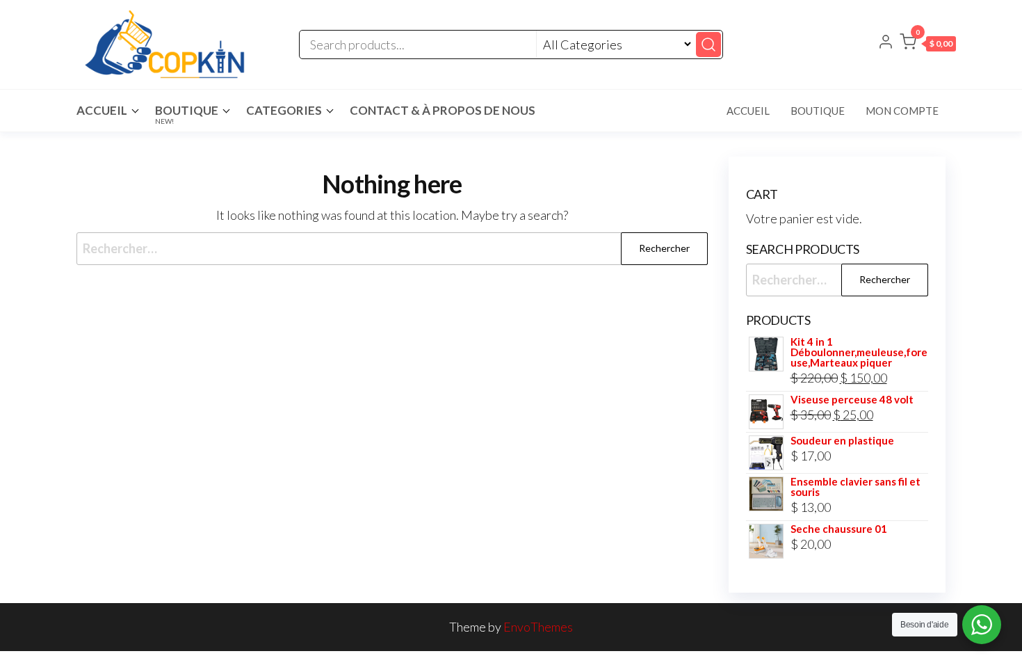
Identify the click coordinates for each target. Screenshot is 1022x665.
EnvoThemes (538, 626)
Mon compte (902, 110)
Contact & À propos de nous (442, 110)
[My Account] (885, 43)
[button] (928, 44)
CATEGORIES (284, 110)
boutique (817, 110)
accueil (101, 110)
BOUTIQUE (186, 114)
